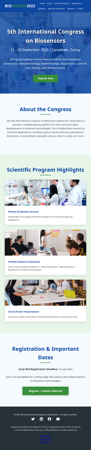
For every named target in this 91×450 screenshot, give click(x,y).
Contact (80, 8)
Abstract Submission (56, 8)
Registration (77, 3)
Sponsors (71, 8)
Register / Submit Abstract (46, 391)
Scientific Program (61, 3)
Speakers (42, 8)
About (49, 3)
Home (42, 3)
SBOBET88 (45, 436)
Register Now (45, 78)
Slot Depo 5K (45, 439)
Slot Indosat (45, 442)
